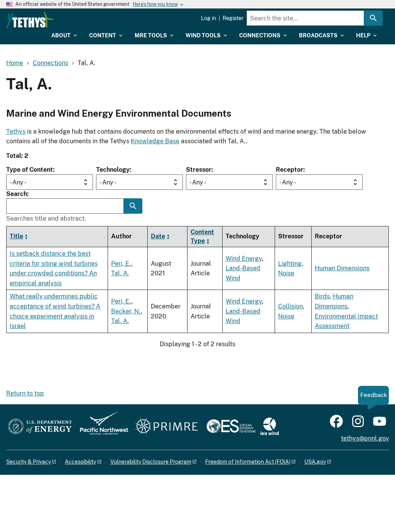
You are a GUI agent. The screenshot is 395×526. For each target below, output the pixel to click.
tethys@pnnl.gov (365, 438)
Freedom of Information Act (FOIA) (247, 462)
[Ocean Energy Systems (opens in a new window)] (232, 427)
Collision (290, 306)
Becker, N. (126, 311)
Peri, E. (121, 263)
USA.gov (315, 462)
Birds (322, 296)
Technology (113, 169)
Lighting (290, 263)
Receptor (289, 169)
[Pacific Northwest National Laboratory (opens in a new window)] (101, 427)
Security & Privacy (28, 462)
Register (233, 18)
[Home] (30, 20)
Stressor (198, 169)
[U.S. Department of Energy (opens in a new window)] (40, 427)
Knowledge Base (155, 141)
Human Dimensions (342, 268)
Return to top (25, 393)
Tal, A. (120, 273)
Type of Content (29, 169)
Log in (208, 18)
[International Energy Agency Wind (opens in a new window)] (270, 427)
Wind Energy (244, 258)
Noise (286, 273)
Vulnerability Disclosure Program (150, 462)
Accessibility (80, 462)
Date (158, 236)
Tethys (15, 131)
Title (16, 236)
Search (16, 194)
